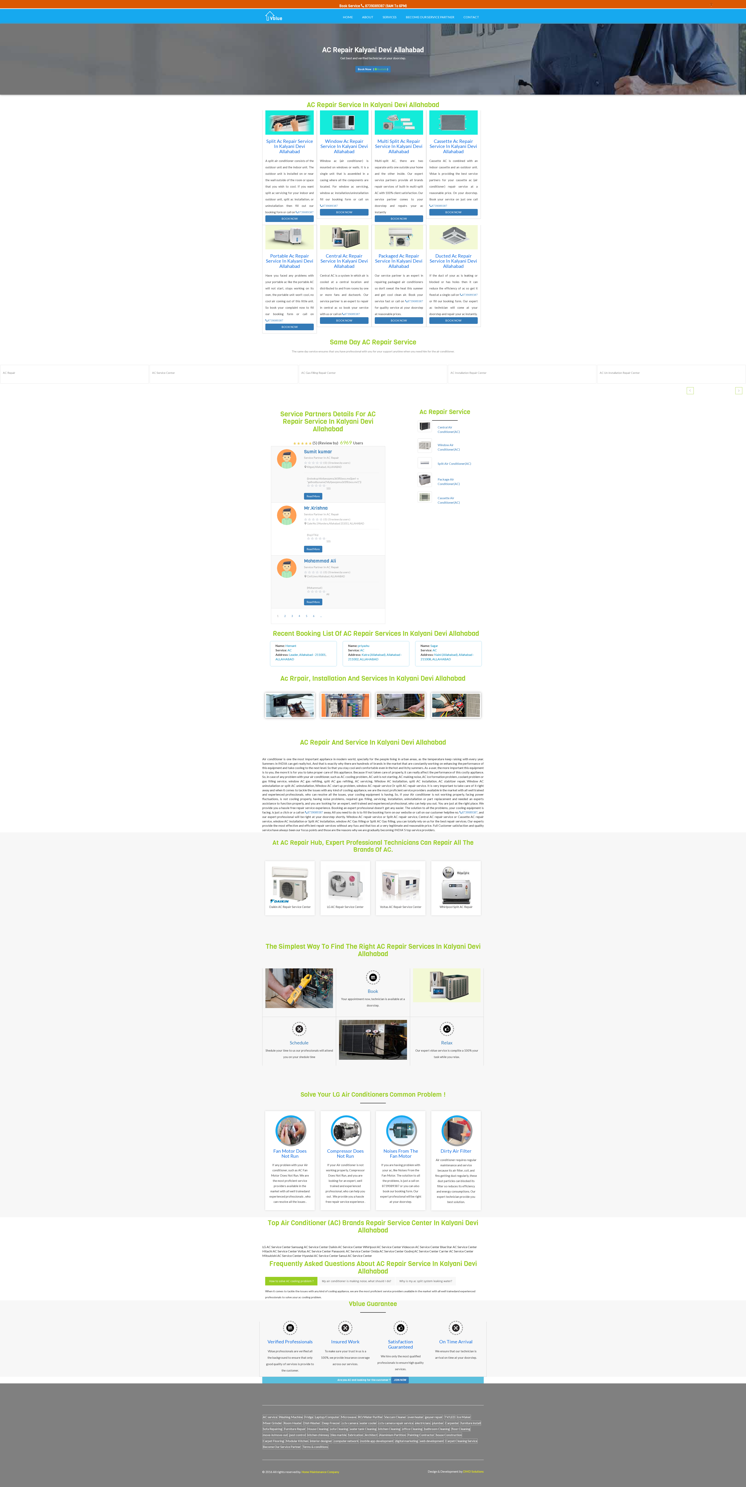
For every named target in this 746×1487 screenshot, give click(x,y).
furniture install (471, 1423)
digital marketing (406, 1441)
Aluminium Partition (392, 1435)
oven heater (415, 1417)
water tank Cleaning (363, 1429)
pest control (297, 1435)
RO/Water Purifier (370, 1417)
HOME (348, 17)
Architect (371, 1435)
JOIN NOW (400, 1380)
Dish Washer (311, 1423)
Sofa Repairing (272, 1429)
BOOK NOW (290, 218)
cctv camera (350, 1423)
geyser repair (434, 1417)
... (321, 616)
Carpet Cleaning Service (461, 1441)
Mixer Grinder (272, 1423)
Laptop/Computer (327, 1417)
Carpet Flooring (273, 1441)
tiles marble (338, 1435)
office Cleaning (412, 1429)
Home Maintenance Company (320, 1472)
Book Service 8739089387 (362, 6)
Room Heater (293, 1423)
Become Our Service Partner (282, 1447)
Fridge (308, 1417)
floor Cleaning (460, 1429)
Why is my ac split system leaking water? (425, 1281)
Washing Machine (291, 1417)
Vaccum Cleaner (395, 1417)
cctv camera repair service (395, 1423)
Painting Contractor (421, 1435)
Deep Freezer (331, 1423)
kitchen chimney (318, 1435)
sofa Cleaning (339, 1429)
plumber (438, 1423)
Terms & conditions (315, 1447)
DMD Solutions (473, 1471)
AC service (270, 1417)
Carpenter (452, 1423)
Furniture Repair (295, 1429)
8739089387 (306, 212)
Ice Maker (464, 1417)
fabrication (355, 1435)
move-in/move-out (275, 1435)
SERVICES (390, 17)
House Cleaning (317, 1429)
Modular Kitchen (297, 1441)
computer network (346, 1441)
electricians (423, 1423)
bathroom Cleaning (437, 1429)
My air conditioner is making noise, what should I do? (356, 1281)
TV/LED (449, 1417)
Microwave (348, 1417)
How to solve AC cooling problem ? (291, 1281)
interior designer (321, 1441)
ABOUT (367, 17)
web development (432, 1441)
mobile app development (376, 1441)
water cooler (368, 1423)
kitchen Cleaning (389, 1429)
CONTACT (471, 17)
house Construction (449, 1435)
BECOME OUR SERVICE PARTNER (430, 17)
